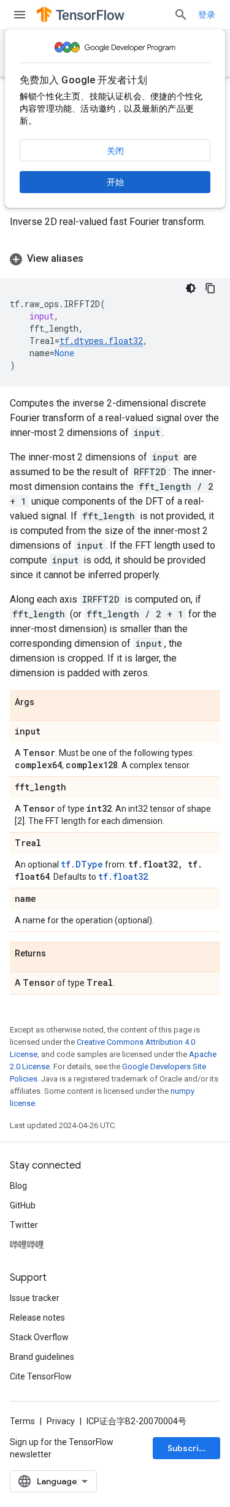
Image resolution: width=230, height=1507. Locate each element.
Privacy (61, 1421)
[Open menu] (19, 14)
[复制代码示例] (210, 288)
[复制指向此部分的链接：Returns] (58, 954)
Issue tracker (34, 1298)
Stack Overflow (39, 1337)
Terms (22, 1421)
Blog (18, 1186)
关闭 (115, 150)
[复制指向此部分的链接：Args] (46, 702)
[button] (115, 258)
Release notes (37, 1317)
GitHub (23, 1205)
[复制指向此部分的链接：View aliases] (95, 258)
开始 (115, 182)
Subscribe (188, 1448)
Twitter (24, 1225)
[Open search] (181, 14)
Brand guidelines (42, 1357)
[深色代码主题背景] (191, 288)
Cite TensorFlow (41, 1376)
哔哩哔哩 (27, 1244)
